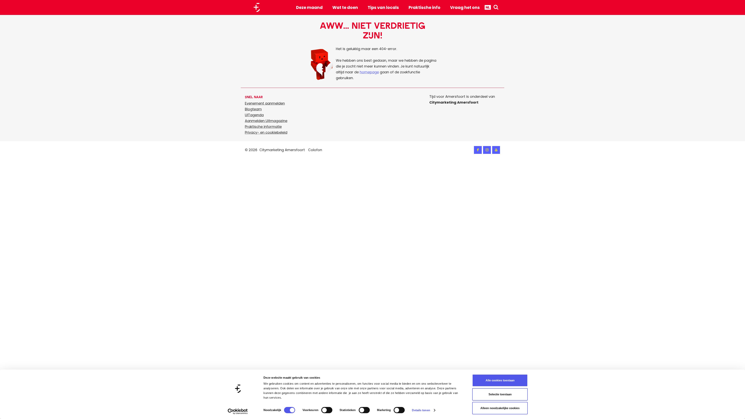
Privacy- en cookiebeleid (266, 132)
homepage (369, 72)
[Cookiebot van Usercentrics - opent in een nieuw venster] (238, 411)
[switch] (326, 410)
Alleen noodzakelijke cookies (500, 408)
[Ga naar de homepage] (258, 7)
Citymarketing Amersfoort (282, 149)
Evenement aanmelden (265, 103)
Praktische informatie (263, 126)
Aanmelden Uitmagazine (266, 120)
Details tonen (421, 410)
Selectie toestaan (500, 394)
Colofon (315, 149)
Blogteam (253, 109)
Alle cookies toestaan (500, 380)
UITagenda (254, 115)
